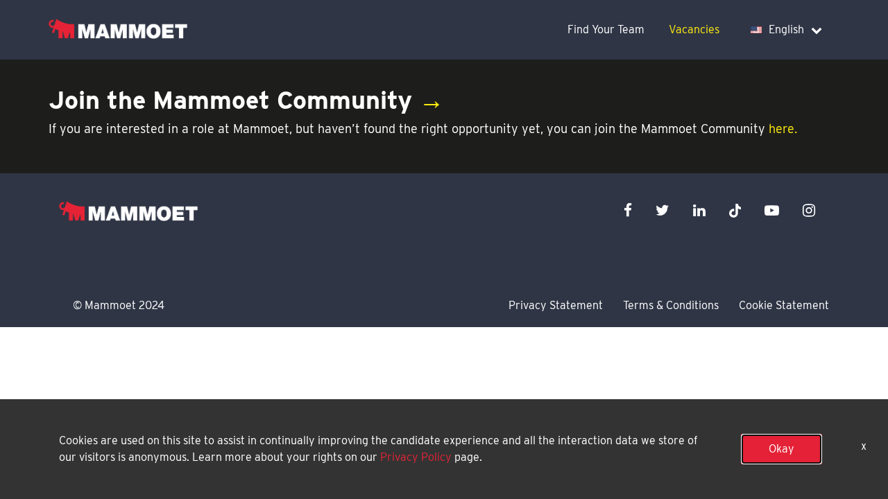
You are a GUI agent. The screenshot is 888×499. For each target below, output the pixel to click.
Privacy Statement (556, 305)
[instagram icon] (809, 210)
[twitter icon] (662, 210)
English (786, 29)
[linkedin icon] (699, 210)
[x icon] (735, 210)
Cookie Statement (784, 305)
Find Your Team (605, 29)
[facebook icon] (628, 210)
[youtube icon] (772, 210)
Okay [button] (781, 448)
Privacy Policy (416, 457)
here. (783, 128)
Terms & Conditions (671, 305)
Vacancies (694, 29)
